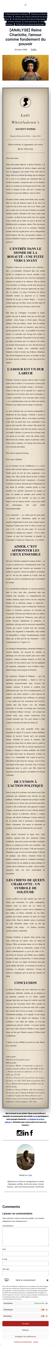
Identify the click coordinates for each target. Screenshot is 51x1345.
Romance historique (14, 21)
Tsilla (33, 49)
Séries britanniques (30, 21)
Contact (35, 1342)
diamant (15, 171)
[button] (47, 1280)
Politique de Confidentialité (23, 1342)
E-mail (4, 1259)
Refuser (25, 1330)
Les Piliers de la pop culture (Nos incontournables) (28, 19)
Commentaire (8, 1226)
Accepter (25, 1324)
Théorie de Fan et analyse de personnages (30, 24)
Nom (4, 1249)
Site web (5, 1269)
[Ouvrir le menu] (25, 5)
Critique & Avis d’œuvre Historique (16, 14)
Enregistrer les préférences (25, 1337)
